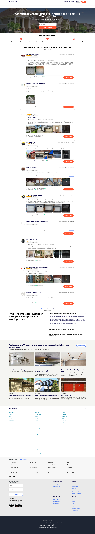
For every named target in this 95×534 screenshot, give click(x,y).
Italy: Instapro (48, 522)
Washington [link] (16, 6)
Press (73, 503)
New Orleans (38, 414)
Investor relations (75, 505)
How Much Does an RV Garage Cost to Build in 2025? (21, 396)
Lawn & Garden (20, 4)
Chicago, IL (50, 462)
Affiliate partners (75, 510)
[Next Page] (59, 308)
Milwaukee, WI (14, 467)
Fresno (10, 418)
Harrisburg (63, 414)
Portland (63, 412)
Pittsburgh (63, 418)
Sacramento (11, 426)
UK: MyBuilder (62, 522)
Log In (77, 1)
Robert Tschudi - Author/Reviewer (16, 367)
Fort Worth (63, 432)
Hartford (10, 436)
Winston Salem (38, 446)
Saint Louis (37, 430)
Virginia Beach (64, 444)
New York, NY (70, 467)
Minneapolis (37, 424)
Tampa (10, 448)
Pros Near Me (74, 490)
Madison (63, 448)
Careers (73, 501)
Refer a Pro (74, 488)
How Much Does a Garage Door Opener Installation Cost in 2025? (45, 370)
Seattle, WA (50, 472)
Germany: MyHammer (40, 522)
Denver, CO (13, 464)
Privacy (41, 525)
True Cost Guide (75, 484)
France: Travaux (33, 522)
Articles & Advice (30, 4)
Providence (63, 420)
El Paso (62, 430)
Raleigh (36, 444)
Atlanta (10, 449)
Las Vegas (37, 432)
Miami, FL (69, 464)
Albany (36, 434)
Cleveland (37, 449)
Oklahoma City (38, 453)
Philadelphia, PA (14, 470)
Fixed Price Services (56, 486)
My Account (74, 483)
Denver (10, 434)
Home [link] (10, 6)
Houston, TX (32, 464)
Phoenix (10, 414)
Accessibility (53, 525)
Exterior (14, 4)
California (44, 525)
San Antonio (64, 436)
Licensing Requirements (76, 493)
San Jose (11, 432)
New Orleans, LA (52, 467)
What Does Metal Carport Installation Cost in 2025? (46, 396)
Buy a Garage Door (66, 395)
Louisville (37, 412)
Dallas (62, 428)
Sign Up (83, 1)
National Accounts (56, 505)
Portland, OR (32, 470)
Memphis (63, 422)
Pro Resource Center (57, 501)
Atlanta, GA (13, 462)
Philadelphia (64, 416)
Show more (71, 94)
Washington (11, 438)
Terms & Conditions (54, 527)
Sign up (16, 494)
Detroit (36, 420)
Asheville (37, 438)
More (25, 4)
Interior (10, 4)
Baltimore (37, 416)
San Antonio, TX (70, 470)
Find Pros (54, 483)
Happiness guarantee (76, 508)
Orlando (10, 446)
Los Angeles (11, 422)
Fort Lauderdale (12, 440)
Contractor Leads (56, 503)
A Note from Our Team (76, 491)
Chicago (10, 451)
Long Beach (11, 420)
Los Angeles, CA (51, 464)
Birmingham (11, 412)
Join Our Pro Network (57, 499)
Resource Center (75, 486)
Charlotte (37, 440)
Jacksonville (11, 442)
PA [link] (12, 6)
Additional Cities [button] (12, 476)
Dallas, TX (69, 462)
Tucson (10, 416)
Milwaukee (63, 449)
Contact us (74, 506)
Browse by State (22, 459)
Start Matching (47, 27)
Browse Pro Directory (57, 484)
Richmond (63, 442)
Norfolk (62, 440)
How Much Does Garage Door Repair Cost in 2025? (72, 370)
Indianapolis (11, 453)
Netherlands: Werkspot (55, 522)
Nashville (63, 424)
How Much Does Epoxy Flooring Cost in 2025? (20, 370)
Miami (10, 444)
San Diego (11, 428)
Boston (36, 418)
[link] (47, 56)
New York (37, 436)
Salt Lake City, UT (52, 470)
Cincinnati (37, 448)
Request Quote (68, 77)
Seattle (62, 446)
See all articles (81, 345)
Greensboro (37, 442)
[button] (30, 70)
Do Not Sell (48, 525)
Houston (63, 434)
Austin (62, 426)
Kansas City (37, 428)
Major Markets (13, 408)
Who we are (74, 499)
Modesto (11, 424)
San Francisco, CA (34, 472)
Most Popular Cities (13, 459)
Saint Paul (37, 426)
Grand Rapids (38, 422)
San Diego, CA (14, 472)
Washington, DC (70, 472)
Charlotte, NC (33, 462)
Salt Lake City (64, 438)
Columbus (37, 451)
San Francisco (12, 430)
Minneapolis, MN (33, 467)
